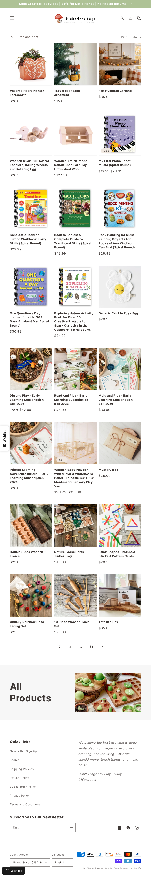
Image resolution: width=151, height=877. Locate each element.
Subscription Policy (23, 786)
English (59, 862)
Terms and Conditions (25, 804)
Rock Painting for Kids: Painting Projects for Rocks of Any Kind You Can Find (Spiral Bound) (117, 241)
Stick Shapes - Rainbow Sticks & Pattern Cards (117, 554)
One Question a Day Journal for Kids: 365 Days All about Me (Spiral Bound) (29, 320)
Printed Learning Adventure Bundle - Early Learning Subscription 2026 (29, 476)
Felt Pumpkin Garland (115, 91)
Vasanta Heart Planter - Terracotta (28, 93)
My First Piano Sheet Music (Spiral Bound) (115, 163)
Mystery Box (108, 470)
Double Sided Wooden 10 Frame (29, 554)
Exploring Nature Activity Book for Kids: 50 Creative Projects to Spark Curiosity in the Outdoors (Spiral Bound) (73, 322)
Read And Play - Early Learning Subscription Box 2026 (71, 400)
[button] (11, 18)
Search (15, 760)
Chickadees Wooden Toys (105, 868)
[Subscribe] (71, 827)
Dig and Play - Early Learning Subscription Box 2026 (27, 400)
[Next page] (102, 646)
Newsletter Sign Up (23, 751)
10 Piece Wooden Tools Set (72, 624)
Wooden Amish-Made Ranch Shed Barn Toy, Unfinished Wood (71, 165)
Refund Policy (19, 777)
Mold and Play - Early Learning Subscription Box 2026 (116, 400)
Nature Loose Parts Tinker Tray (69, 554)
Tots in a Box (108, 622)
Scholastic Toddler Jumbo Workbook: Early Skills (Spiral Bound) (28, 239)
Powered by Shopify (130, 868)
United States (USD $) (27, 862)
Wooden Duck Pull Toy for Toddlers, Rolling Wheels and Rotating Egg (29, 165)
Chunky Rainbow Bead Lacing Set (27, 624)
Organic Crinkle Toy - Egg (118, 313)
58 (91, 646)
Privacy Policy (19, 795)
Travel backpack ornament (67, 93)
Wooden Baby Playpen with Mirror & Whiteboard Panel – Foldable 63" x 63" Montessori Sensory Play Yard (74, 478)
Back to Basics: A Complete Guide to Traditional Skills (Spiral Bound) (72, 241)
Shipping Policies (22, 769)
